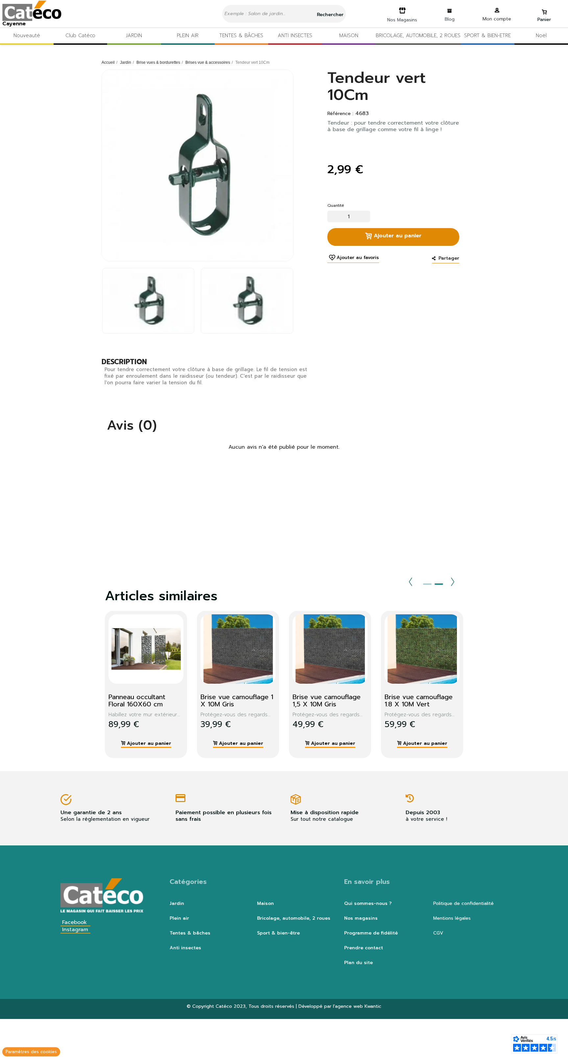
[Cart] (544, 9)
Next (452, 581)
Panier (544, 19)
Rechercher (329, 14)
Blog (450, 19)
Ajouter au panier (396, 236)
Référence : (340, 113)
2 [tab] (439, 584)
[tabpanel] (141, 684)
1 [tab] (427, 584)
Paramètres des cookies (31, 1052)
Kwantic (373, 1006)
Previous (410, 581)
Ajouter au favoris (358, 257)
